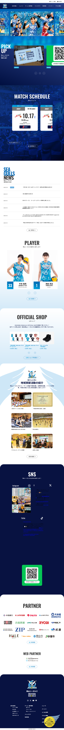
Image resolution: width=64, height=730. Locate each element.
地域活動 (44, 6)
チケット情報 (15, 707)
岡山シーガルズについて (31, 711)
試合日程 (14, 709)
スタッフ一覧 (28, 709)
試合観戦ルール (15, 711)
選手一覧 (28, 707)
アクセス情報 (58, 6)
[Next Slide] (35, 38)
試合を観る (14, 6)
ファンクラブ (37, 6)
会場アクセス (15, 713)
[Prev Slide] (29, 38)
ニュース (21, 6)
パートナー (51, 6)
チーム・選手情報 (28, 6)
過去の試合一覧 (15, 715)
